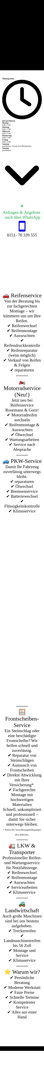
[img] (22, 35)
